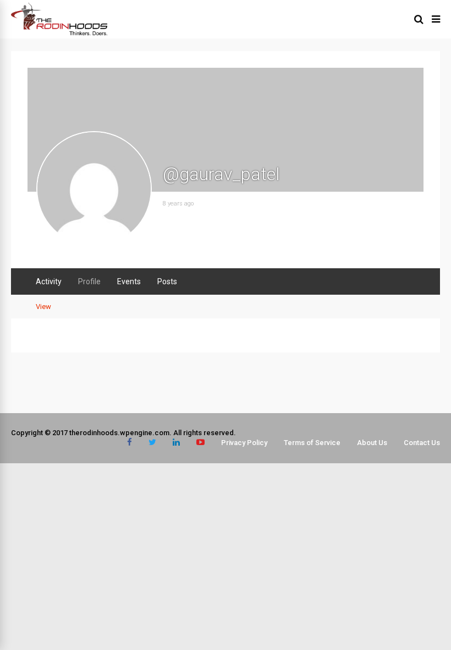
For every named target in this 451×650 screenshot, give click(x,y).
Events (129, 281)
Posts (167, 281)
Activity (49, 281)
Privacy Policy (244, 442)
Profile (89, 281)
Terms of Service (312, 442)
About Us (372, 442)
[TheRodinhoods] (59, 33)
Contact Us (422, 442)
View (43, 306)
